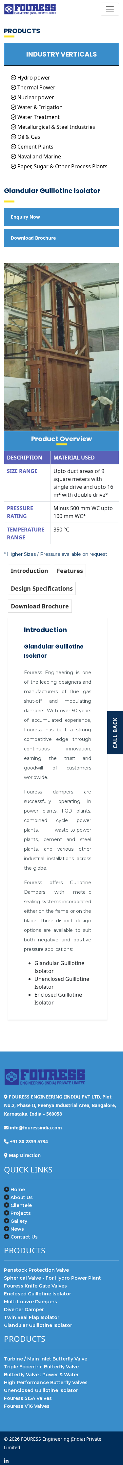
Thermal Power (35, 87)
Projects (20, 1213)
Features (70, 571)
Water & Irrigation (39, 107)
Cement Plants (34, 146)
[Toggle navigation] (110, 9)
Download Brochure (40, 606)
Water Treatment (38, 117)
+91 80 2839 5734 (29, 1141)
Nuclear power (35, 97)
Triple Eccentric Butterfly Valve (41, 1367)
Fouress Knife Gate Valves (35, 1286)
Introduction (29, 571)
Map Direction (25, 1155)
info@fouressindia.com (36, 1127)
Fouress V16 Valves (27, 1406)
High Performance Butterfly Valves (46, 1382)
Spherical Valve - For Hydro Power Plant (52, 1278)
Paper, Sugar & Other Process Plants (62, 166)
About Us (21, 1197)
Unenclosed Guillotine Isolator (41, 1390)
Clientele (21, 1205)
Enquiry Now (25, 217)
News (17, 1229)
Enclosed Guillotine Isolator (37, 1294)
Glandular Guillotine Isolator (38, 1325)
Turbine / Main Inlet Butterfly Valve (45, 1359)
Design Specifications (42, 588)
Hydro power (33, 77)
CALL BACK (115, 732)
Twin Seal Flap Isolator (31, 1317)
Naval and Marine (38, 156)
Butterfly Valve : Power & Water (41, 1375)
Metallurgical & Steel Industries (55, 126)
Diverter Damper (24, 1309)
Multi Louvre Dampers (30, 1302)
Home (17, 1190)
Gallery (18, 1221)
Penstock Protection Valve (36, 1270)
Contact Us (24, 1237)
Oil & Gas (28, 136)
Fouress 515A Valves (28, 1398)
